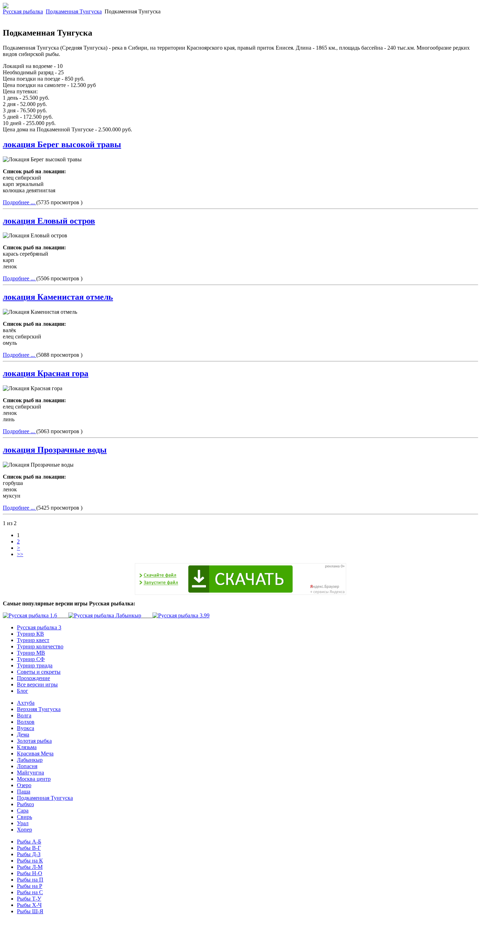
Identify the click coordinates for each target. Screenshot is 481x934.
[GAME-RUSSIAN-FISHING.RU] (5, 7)
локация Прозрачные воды (55, 449)
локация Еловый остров (49, 220)
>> (20, 554)
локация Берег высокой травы (62, 144)
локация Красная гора (45, 373)
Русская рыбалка (23, 11)
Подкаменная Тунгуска (74, 11)
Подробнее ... (19, 202)
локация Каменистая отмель (58, 296)
